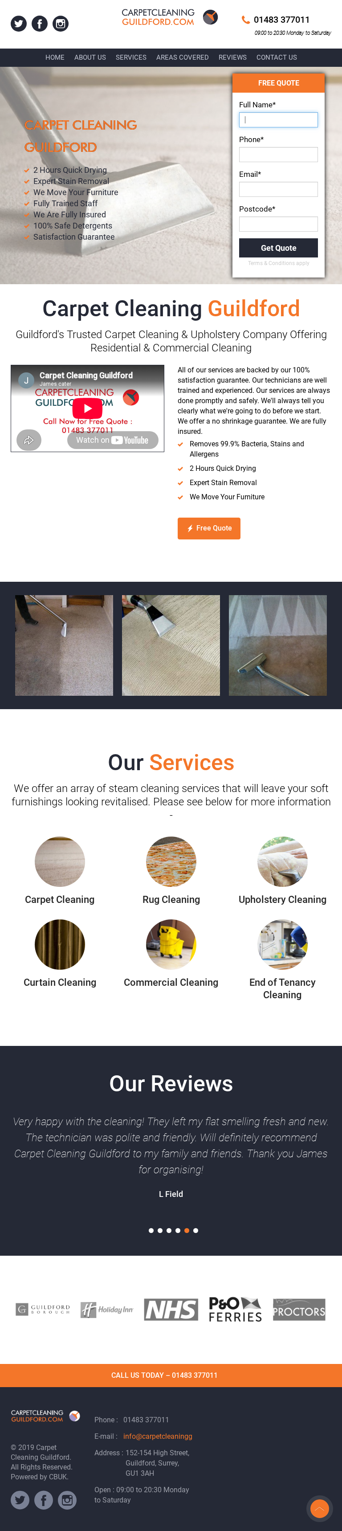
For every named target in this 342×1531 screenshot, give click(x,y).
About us (90, 57)
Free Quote (214, 528)
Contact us (276, 57)
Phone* (251, 139)
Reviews (233, 57)
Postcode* (257, 208)
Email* (250, 174)
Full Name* (257, 104)
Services (131, 57)
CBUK (58, 1477)
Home (55, 57)
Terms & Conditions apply (278, 263)
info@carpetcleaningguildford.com (177, 1436)
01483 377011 (282, 19)
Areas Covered (182, 57)
